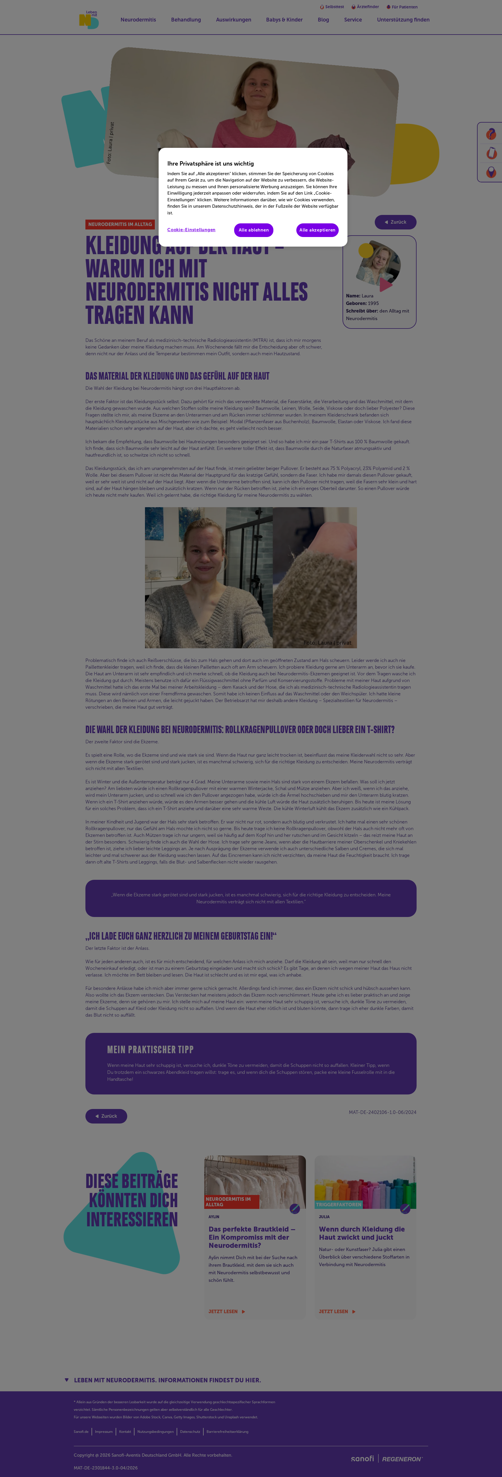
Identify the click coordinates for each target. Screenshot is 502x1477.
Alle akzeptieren (318, 230)
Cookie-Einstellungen (191, 229)
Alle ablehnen (254, 230)
